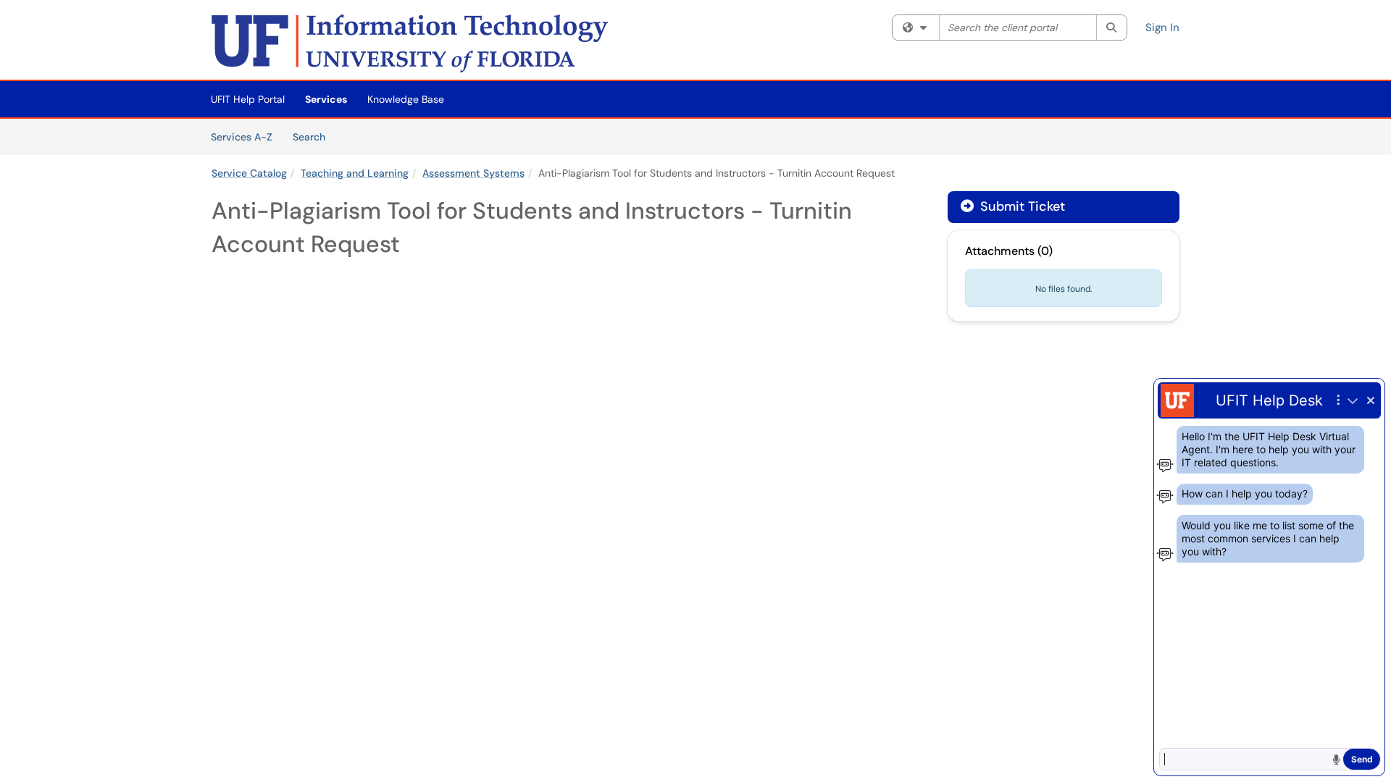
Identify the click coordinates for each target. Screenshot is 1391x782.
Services (326, 99)
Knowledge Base (405, 99)
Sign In (1162, 27)
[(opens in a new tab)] (410, 43)
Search (314, 136)
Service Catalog (249, 173)
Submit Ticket (1021, 206)
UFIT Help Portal (248, 99)
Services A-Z (241, 136)
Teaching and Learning (355, 173)
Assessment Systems (473, 173)
